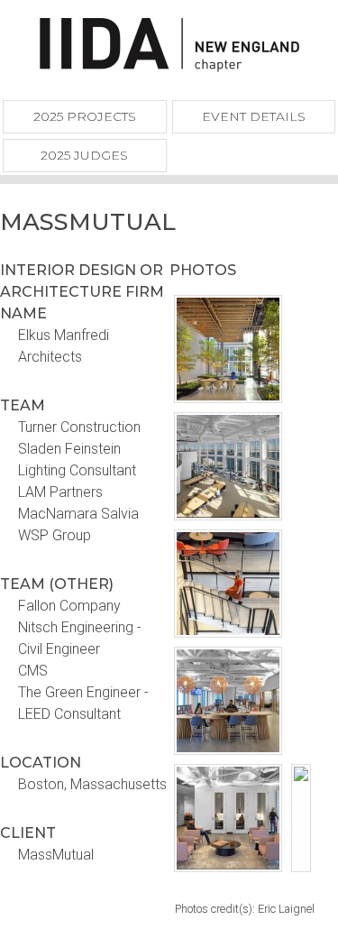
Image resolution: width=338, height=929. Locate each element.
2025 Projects (84, 116)
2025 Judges (84, 155)
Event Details (254, 116)
